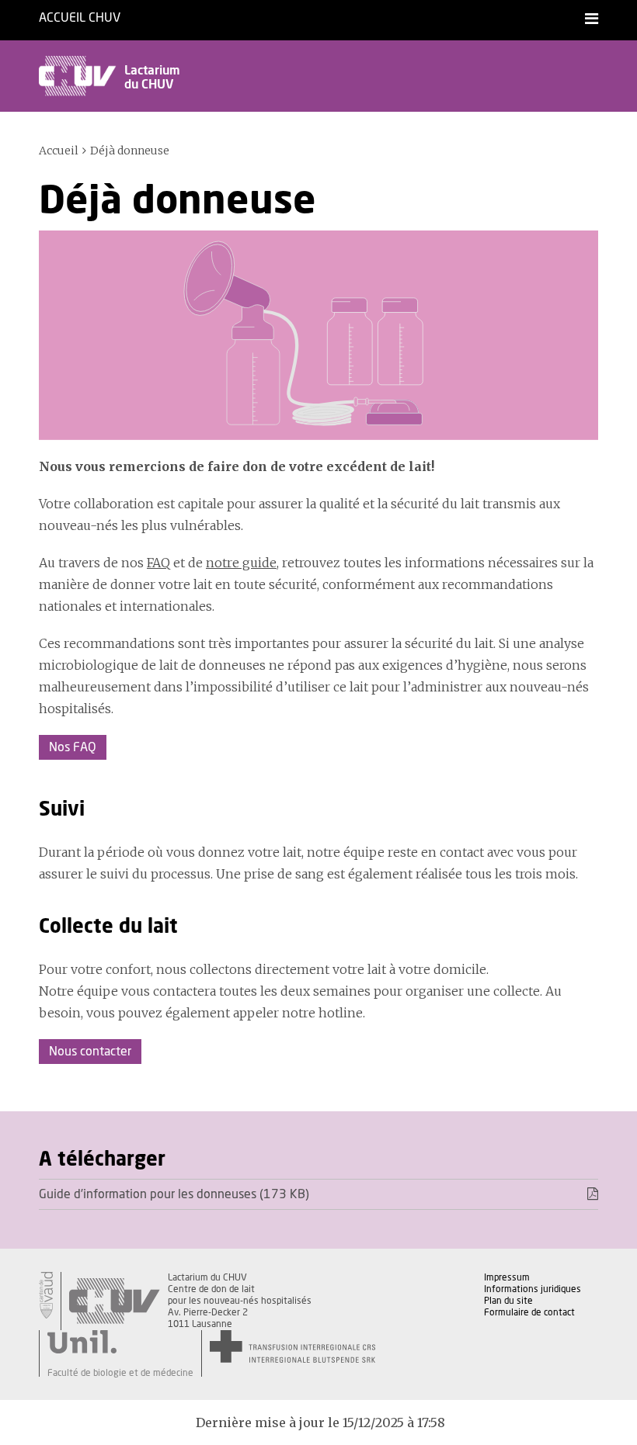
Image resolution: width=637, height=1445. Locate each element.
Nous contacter (90, 1051)
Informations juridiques (532, 1289)
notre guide (241, 562)
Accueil (58, 151)
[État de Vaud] (46, 1295)
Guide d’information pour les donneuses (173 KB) (174, 1194)
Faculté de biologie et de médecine (120, 1372)
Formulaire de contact (529, 1312)
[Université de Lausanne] (120, 1341)
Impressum (507, 1277)
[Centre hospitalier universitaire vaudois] (114, 1301)
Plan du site (508, 1300)
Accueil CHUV (79, 18)
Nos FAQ (72, 747)
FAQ (158, 562)
